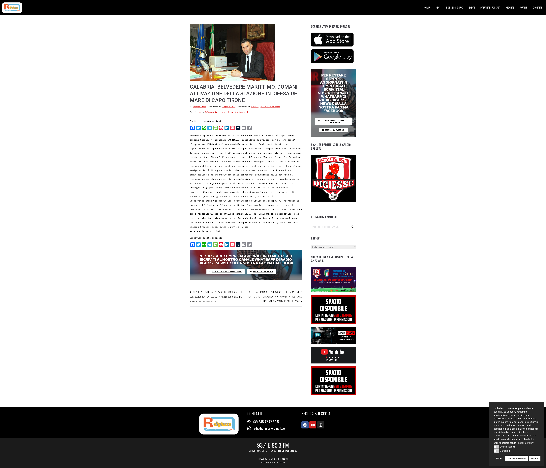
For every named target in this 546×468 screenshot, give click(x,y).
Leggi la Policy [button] (526, 443)
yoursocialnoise (279, 462)
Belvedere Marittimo (215, 112)
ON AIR (427, 7)
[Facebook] (305, 424)
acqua (200, 112)
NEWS (438, 7)
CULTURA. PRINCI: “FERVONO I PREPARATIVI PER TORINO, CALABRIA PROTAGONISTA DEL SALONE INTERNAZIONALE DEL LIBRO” (275, 296)
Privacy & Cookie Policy (273, 458)
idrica (230, 112)
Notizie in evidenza (270, 107)
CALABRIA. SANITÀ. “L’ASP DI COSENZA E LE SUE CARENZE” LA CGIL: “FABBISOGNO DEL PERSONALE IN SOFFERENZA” (217, 297)
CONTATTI (537, 7)
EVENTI (472, 7)
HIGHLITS (510, 7)
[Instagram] (320, 424)
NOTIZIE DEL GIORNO (454, 7)
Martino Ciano (199, 107)
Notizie (254, 107)
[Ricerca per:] (333, 226)
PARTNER (523, 7)
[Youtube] (312, 424)
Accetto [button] (534, 458)
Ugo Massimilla (242, 112)
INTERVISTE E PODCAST (490, 7)
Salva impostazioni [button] (516, 458)
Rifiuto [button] (499, 458)
